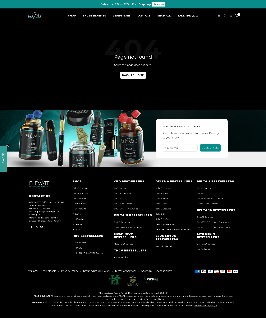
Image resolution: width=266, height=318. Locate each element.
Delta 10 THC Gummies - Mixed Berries (214, 227)
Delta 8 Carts (161, 204)
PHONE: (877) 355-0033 (39, 208)
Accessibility (164, 271)
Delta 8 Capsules (163, 209)
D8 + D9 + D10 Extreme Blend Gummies (173, 229)
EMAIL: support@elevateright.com (44, 211)
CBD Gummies (120, 188)
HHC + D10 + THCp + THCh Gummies (88, 253)
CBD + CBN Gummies (123, 204)
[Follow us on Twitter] (36, 226)
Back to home (133, 75)
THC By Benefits (94, 15)
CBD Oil (117, 198)
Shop (72, 15)
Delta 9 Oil (201, 193)
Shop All (164, 15)
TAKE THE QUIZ (188, 15)
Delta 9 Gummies (204, 188)
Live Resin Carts (204, 249)
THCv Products (79, 209)
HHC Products (79, 219)
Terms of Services (125, 271)
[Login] (231, 16)
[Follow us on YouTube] (41, 226)
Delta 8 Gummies (163, 188)
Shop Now (158, 4)
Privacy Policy (69, 271)
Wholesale (49, 271)
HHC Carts (77, 248)
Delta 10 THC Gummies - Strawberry (213, 222)
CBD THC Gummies (122, 193)
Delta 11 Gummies (122, 222)
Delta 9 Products (80, 193)
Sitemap (146, 271)
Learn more (122, 15)
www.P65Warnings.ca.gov (205, 305)
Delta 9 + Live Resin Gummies (210, 198)
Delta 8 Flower (162, 193)
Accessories (78, 224)
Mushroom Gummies (123, 244)
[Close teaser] (7, 145)
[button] (3, 159)
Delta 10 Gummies (205, 217)
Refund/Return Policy (96, 271)
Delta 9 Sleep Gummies (207, 204)
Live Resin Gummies (206, 244)
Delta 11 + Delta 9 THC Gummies (128, 227)
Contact (143, 15)
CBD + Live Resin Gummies (126, 209)
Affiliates (33, 271)
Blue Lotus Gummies (164, 246)
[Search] (225, 15)
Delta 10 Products (80, 198)
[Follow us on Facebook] (31, 226)
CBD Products (79, 204)
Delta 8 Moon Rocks (164, 224)
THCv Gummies (121, 257)
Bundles (76, 229)
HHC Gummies (79, 243)
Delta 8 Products (80, 188)
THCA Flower (78, 214)
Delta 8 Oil (160, 214)
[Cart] (236, 15)
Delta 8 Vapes (161, 198)
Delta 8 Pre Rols (162, 219)
